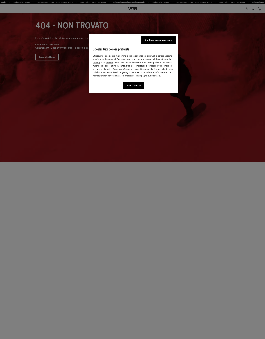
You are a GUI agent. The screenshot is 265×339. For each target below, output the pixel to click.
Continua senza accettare (158, 40)
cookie (109, 62)
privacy (96, 62)
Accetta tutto (133, 85)
